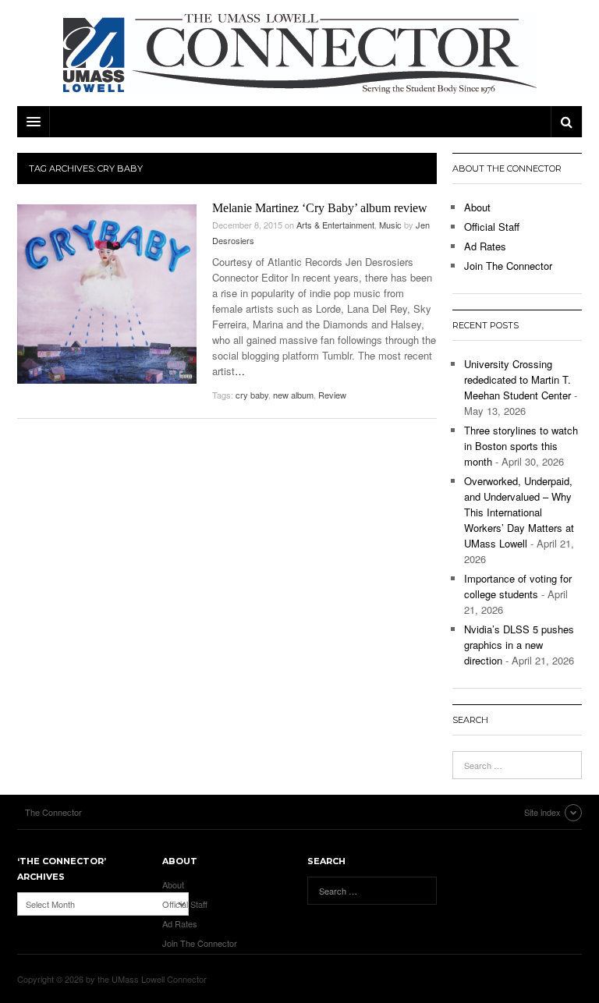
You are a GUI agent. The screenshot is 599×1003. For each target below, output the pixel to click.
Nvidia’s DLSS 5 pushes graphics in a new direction (519, 645)
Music (390, 224)
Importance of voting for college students (518, 586)
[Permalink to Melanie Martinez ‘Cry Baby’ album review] (107, 294)
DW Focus (299, 121)
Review (332, 394)
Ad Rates (485, 246)
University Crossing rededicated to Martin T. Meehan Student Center (517, 379)
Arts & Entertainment (335, 224)
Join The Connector (508, 265)
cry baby (252, 394)
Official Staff (491, 226)
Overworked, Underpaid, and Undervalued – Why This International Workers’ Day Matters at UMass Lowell (519, 512)
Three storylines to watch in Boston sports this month (521, 446)
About (477, 207)
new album (293, 394)
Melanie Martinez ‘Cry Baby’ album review (319, 207)
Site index (542, 812)
